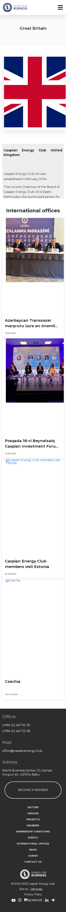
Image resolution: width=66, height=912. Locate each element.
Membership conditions (33, 831)
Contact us (33, 862)
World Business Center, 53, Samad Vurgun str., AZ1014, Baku (27, 772)
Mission (33, 813)
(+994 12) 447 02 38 (16, 731)
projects (33, 819)
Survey (33, 856)
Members (33, 825)
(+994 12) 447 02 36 (16, 725)
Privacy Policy (33, 894)
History (33, 807)
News (33, 850)
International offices (33, 843)
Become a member (33, 790)
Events (33, 837)
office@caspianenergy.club (22, 751)
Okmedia (36, 889)
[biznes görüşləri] (13, 900)
